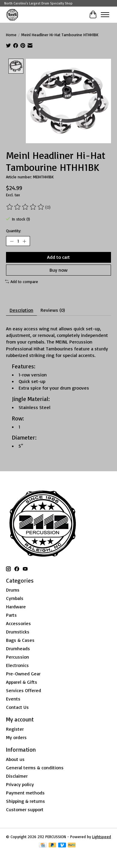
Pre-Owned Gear (23, 674)
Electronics (17, 665)
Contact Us (17, 707)
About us (15, 759)
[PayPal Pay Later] (52, 845)
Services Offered (23, 690)
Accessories (18, 623)
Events (13, 699)
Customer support (25, 809)
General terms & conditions (35, 768)
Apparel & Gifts (21, 682)
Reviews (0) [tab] (52, 310)
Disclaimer (17, 776)
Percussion (17, 657)
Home (11, 34)
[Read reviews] (25, 207)
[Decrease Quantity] (12, 241)
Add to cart (58, 257)
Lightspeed (101, 836)
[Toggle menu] (105, 15)
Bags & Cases (20, 640)
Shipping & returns (25, 801)
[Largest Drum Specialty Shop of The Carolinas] (12, 14)
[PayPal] (72, 845)
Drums (13, 590)
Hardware (16, 607)
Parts (11, 615)
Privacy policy (20, 784)
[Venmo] (62, 845)
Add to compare (24, 281)
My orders (16, 737)
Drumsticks (17, 632)
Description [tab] (21, 310)
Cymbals (14, 598)
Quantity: (13, 230)
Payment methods (25, 793)
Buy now (59, 270)
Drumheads (18, 648)
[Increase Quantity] (24, 241)
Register (15, 729)
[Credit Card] (42, 845)
